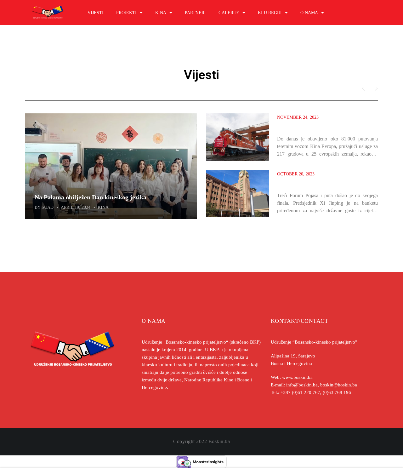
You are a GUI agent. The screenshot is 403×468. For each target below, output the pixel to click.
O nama (309, 12)
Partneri (195, 12)
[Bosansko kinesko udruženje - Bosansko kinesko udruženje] (47, 12)
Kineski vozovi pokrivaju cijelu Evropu (318, 126)
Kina (160, 12)
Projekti (126, 12)
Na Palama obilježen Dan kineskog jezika (90, 197)
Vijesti (96, 12)
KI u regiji (270, 12)
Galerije (229, 12)
